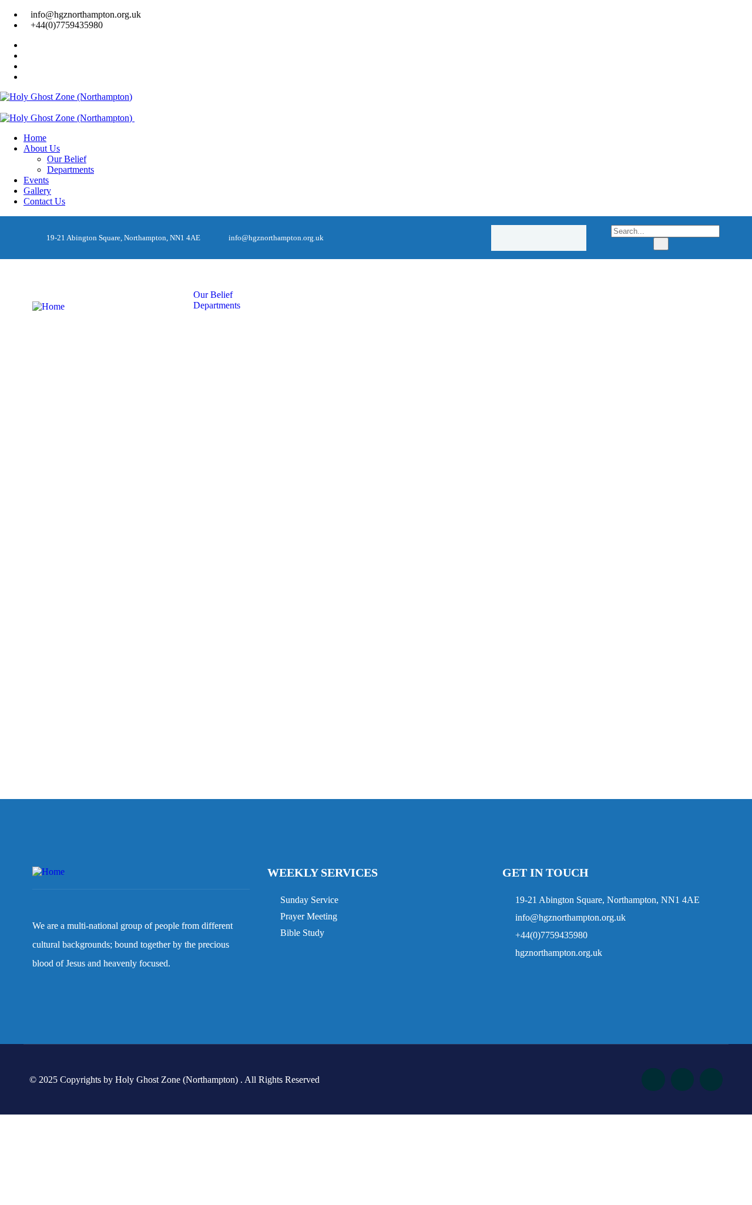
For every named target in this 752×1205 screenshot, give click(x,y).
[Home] (48, 306)
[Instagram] (539, 238)
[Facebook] (516, 238)
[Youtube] (562, 238)
